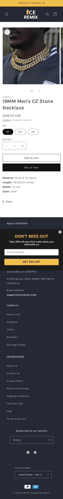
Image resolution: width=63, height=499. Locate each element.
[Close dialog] (60, 232)
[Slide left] (24, 90)
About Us (12, 365)
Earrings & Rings (16, 344)
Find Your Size (15, 403)
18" (8, 131)
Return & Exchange (18, 388)
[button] (6, 14)
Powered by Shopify (40, 493)
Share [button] (9, 201)
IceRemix (26, 493)
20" (20, 131)
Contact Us (13, 373)
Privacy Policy (15, 380)
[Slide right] (39, 90)
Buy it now (31, 167)
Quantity (7, 139)
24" (33, 131)
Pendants (12, 321)
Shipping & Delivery (18, 395)
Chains (10, 329)
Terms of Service (16, 418)
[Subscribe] (49, 440)
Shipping (6, 120)
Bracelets (12, 337)
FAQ (9, 411)
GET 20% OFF (31, 261)
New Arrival (13, 314)
